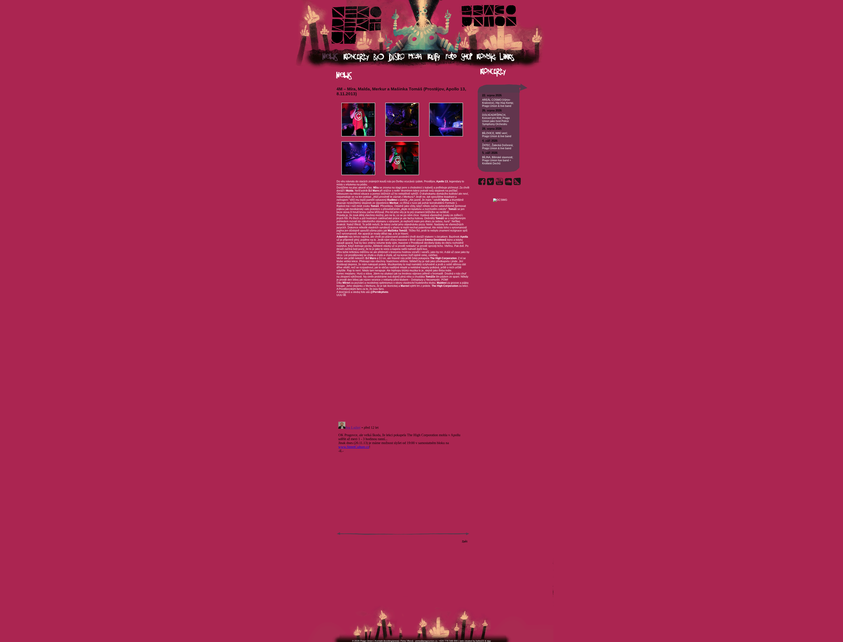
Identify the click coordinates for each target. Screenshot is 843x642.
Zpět (464, 541)
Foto (453, 57)
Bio (381, 57)
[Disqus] (403, 362)
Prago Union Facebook (482, 181)
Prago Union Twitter (490, 181)
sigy (489, 641)
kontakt (488, 57)
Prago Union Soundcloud (508, 181)
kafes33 (480, 641)
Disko (398, 57)
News (333, 57)
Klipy (436, 57)
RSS (517, 181)
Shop (469, 57)
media (417, 57)
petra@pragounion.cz (426, 641)
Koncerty (359, 57)
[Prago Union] (500, 194)
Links (511, 57)
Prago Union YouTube (499, 181)
